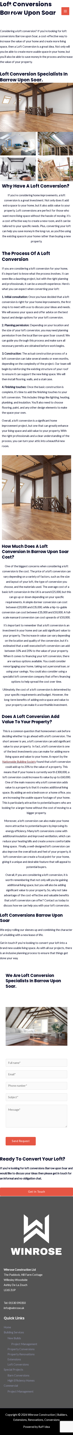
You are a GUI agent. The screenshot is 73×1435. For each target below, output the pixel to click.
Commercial (11, 1385)
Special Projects (13, 1369)
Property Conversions (21, 1349)
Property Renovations (21, 1354)
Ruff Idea (44, 1426)
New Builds (14, 1338)
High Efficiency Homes (21, 1380)
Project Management (24, 1344)
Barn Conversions (18, 1375)
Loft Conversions (18, 1364)
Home (7, 1327)
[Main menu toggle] (65, 11)
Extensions (14, 1359)
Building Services (14, 1332)
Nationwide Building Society (19, 761)
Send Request (21, 1141)
